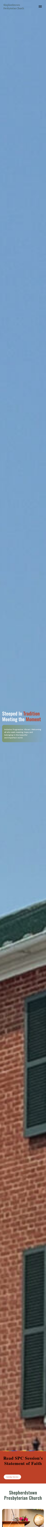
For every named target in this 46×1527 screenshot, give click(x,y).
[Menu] (40, 6)
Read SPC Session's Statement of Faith (23, 1460)
